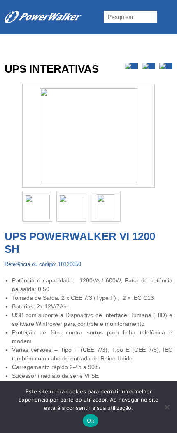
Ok (90, 420)
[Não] (167, 407)
